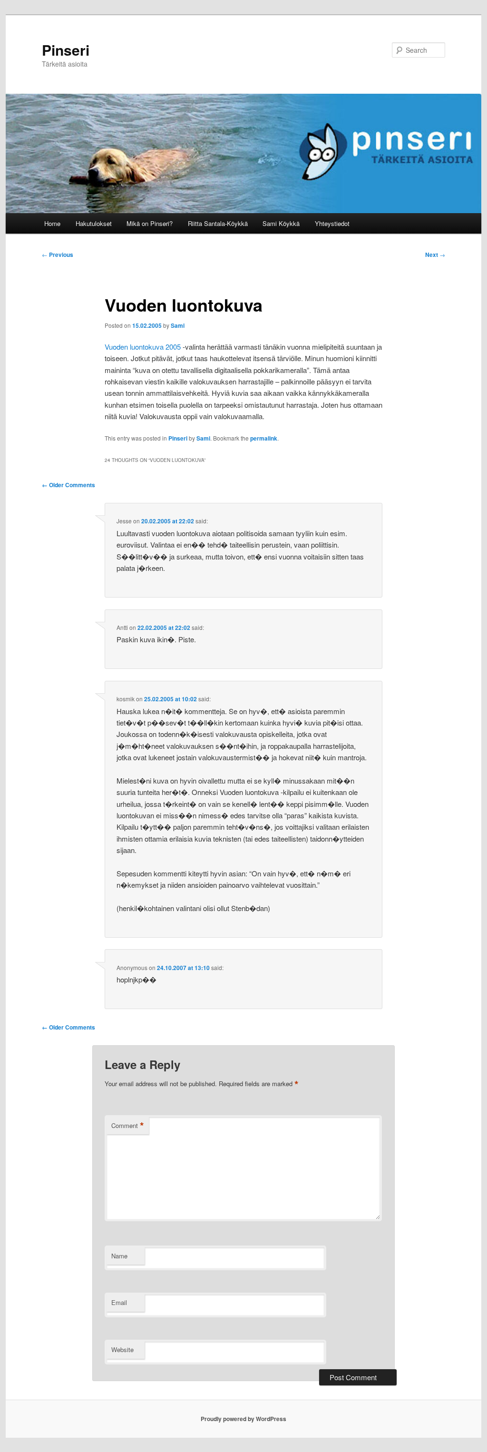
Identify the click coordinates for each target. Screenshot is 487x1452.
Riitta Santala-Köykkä (218, 223)
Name (119, 1255)
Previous (57, 254)
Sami (178, 325)
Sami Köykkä (281, 223)
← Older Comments (68, 485)
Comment (127, 1125)
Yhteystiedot (332, 223)
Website (122, 1349)
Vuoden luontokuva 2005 (143, 347)
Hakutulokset (94, 223)
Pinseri (65, 49)
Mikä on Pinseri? (150, 223)
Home (52, 223)
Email (119, 1302)
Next (435, 254)
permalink (263, 438)
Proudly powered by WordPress (243, 1418)
